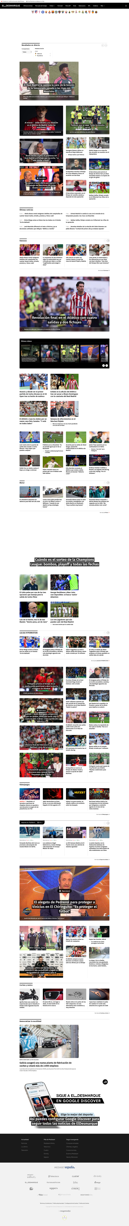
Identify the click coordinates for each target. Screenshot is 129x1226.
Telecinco (47, 1147)
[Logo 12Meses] (97, 1188)
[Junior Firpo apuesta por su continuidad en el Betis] (99, 437)
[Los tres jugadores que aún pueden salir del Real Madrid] (64, 609)
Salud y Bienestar (72, 1157)
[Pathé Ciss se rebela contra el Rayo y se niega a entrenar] (30, 460)
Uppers (46, 1157)
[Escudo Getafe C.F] (56, 12)
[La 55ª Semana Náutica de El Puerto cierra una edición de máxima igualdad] (76, 832)
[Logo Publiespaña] (64, 1195)
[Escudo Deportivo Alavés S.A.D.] (42, 12)
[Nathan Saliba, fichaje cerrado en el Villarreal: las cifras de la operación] (99, 187)
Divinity (46, 1154)
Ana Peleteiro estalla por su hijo (36, 1)
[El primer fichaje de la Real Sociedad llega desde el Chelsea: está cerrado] (76, 672)
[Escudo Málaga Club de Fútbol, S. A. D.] (62, 12)
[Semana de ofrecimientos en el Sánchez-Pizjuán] (64, 409)
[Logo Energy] (98, 1182)
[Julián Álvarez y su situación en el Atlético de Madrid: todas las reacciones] (41, 118)
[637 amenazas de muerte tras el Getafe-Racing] (76, 740)
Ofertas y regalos (72, 1147)
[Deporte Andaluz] (30, 840)
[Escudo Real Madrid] (82, 12)
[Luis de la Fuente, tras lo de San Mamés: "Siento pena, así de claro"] (34, 609)
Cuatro (46, 1150)
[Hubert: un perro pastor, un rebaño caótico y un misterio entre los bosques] (76, 794)
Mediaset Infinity (49, 1143)
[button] (41, 178)
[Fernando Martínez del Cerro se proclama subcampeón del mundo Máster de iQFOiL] (30, 832)
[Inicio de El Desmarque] (11, 6)
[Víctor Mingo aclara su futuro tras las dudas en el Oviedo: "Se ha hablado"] (30, 642)
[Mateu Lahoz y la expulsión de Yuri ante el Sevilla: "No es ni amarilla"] (99, 717)
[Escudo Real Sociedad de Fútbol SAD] (86, 12)
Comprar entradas (72, 1143)
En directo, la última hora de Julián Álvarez (13, 1)
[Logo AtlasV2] (42, 1195)
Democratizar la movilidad (29, 1059)
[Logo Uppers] (53, 1188)
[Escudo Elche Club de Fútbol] (46, 12)
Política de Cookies (84, 1203)
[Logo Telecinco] (53, 1176)
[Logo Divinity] (98, 1176)
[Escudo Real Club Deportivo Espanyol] (49, 12)
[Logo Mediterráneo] (86, 1194)
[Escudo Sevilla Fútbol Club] (89, 12)
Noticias (24, 1143)
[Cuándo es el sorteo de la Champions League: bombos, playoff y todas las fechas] (64, 544)
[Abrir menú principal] (126, 6)
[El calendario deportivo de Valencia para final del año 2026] (30, 492)
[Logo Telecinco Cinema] (76, 1188)
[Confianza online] (64, 1219)
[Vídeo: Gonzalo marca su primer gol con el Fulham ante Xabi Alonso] (53, 462)
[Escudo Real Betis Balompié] (79, 12)
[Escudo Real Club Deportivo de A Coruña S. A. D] (76, 12)
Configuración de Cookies (71, 1203)
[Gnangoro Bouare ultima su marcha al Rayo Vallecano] (76, 143)
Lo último (24, 1147)
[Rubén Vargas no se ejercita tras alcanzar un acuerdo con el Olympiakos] (99, 143)
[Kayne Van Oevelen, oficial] (99, 931)
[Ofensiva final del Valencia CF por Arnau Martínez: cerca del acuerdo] (41, 737)
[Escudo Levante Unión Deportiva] (59, 12)
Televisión (24, 1150)
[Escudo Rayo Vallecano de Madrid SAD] (72, 12)
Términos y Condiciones (46, 1203)
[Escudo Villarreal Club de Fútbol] (96, 12)
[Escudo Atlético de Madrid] (36, 12)
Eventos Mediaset (72, 1154)
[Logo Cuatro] (75, 1176)
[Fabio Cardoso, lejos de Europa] (41, 938)
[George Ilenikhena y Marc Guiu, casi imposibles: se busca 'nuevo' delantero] (64, 582)
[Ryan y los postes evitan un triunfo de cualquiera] (76, 931)
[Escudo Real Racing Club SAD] (69, 12)
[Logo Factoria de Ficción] (53, 1182)
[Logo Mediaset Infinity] (31, 1176)
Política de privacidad (58, 1203)
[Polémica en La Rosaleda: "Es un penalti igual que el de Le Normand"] (53, 437)
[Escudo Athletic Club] (32, 12)
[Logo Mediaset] (64, 1168)
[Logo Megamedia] (65, 1211)
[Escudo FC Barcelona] (52, 12)
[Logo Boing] (75, 1182)
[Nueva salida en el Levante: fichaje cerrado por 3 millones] (99, 739)
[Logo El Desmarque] (31, 1182)
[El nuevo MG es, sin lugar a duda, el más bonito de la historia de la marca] (53, 994)
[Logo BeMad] (31, 1188)
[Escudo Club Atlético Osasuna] (66, 12)
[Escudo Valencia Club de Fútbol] (92, 12)
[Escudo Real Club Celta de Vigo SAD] (39, 12)
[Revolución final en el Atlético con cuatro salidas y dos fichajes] (64, 302)
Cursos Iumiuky (71, 1150)
